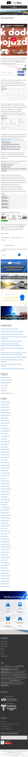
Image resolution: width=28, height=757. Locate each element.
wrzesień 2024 (4, 431)
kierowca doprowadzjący (21, 671)
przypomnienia (23, 677)
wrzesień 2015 (4, 578)
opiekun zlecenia (17, 675)
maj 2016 (3, 560)
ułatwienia (10, 682)
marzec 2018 (4, 502)
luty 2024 (3, 446)
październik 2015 (5, 575)
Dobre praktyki (5, 377)
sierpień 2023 (4, 457)
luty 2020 (3, 460)
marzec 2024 (4, 444)
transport (7, 680)
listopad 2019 (4, 465)
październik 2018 (5, 489)
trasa (11, 681)
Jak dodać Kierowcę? (9, 245)
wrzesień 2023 (4, 454)
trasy (15, 680)
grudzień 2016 (4, 541)
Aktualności (8, 754)
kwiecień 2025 (4, 420)
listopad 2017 (4, 512)
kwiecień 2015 (4, 583)
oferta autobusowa (18, 674)
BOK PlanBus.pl (6, 237)
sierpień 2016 (4, 552)
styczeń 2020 (4, 462)
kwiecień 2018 (4, 499)
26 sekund (3, 666)
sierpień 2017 (4, 520)
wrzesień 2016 (4, 549)
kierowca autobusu (13, 671)
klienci (9, 672)
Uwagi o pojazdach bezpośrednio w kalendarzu (13, 368)
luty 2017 (3, 536)
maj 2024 (3, 439)
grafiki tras (13, 667)
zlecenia (4, 685)
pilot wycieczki (12, 677)
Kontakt (16, 755)
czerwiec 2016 (4, 557)
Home (4, 754)
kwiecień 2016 (4, 562)
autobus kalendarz (13, 666)
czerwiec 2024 (4, 436)
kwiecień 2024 (4, 441)
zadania (11, 683)
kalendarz (5, 669)
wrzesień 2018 (4, 491)
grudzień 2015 (4, 573)
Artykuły (20, 754)
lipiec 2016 (3, 554)
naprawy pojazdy (5, 674)
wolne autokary (16, 682)
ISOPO (17, 667)
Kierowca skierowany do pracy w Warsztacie (12, 331)
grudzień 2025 (4, 407)
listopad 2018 (4, 486)
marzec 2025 (4, 423)
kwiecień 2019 (4, 473)
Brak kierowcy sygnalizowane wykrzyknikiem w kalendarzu (14, 249)
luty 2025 (3, 425)
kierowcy (4, 672)
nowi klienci (11, 674)
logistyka (22, 672)
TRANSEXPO (3, 680)
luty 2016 (3, 568)
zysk (8, 685)
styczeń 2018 (4, 507)
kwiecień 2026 (4, 402)
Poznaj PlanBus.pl (5, 393)
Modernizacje (4, 382)
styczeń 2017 (4, 539)
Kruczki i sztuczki (5, 380)
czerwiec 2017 (4, 525)
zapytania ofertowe (18, 684)
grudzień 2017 (4, 510)
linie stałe (14, 672)
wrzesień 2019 (4, 468)
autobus (7, 666)
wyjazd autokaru (23, 682)
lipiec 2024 (3, 433)
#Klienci (12, 755)
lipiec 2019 (3, 470)
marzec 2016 (4, 565)
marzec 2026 (4, 404)
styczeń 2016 (4, 570)
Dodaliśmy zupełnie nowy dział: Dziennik (11, 341)
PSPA (2, 679)
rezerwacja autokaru (20, 679)
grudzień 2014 (4, 586)
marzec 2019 (4, 475)
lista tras (19, 672)
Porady (2, 390)
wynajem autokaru (5, 684)
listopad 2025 (4, 410)
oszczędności (7, 677)
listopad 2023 (4, 452)
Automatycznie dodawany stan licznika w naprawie (14, 357)
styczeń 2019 (4, 481)
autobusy (6, 233)
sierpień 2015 (4, 581)
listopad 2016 (4, 544)
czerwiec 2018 (4, 494)
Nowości (3, 385)
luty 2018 (3, 504)
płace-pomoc (8, 679)
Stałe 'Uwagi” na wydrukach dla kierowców (12, 334)
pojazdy (17, 677)
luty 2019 (3, 478)
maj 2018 (3, 496)
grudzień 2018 (4, 483)
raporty (14, 679)
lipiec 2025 (3, 417)
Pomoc (4, 240)
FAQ (12, 754)
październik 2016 (5, 547)
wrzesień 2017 (4, 518)
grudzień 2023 (4, 449)
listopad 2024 (4, 428)
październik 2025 (5, 412)
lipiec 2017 (3, 523)
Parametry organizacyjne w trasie (9, 328)
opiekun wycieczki (9, 675)
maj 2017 (3, 528)
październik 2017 (5, 515)
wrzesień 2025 (4, 415)
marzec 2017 (4, 533)
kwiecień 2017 (4, 531)
